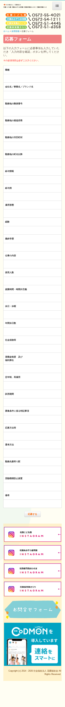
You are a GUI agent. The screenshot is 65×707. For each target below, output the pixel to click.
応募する (32, 514)
